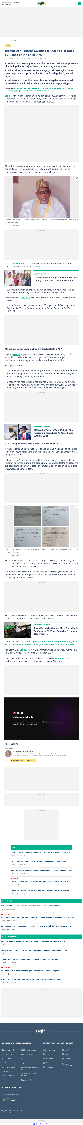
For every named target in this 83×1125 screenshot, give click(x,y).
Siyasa (13, 41)
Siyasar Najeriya (17, 760)
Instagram (25, 297)
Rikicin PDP (31, 760)
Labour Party (27, 649)
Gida (6, 41)
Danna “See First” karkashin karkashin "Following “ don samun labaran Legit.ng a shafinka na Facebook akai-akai (39, 89)
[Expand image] (77, 178)
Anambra (60, 657)
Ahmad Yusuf (29, 58)
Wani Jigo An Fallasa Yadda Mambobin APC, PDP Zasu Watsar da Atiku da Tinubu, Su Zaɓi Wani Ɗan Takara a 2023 (41, 643)
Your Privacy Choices (43, 1124)
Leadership (18, 263)
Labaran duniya (6, 983)
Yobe (7, 95)
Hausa (16, 354)
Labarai (14, 864)
